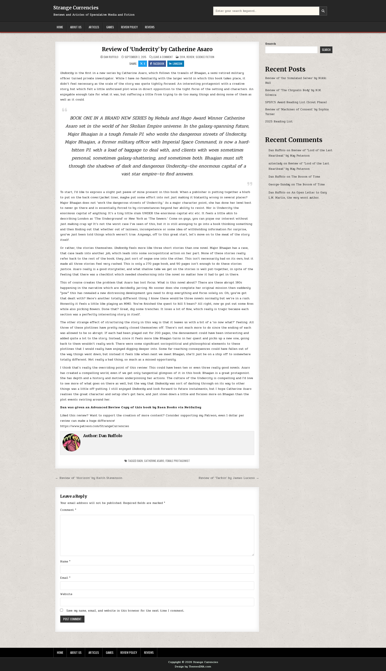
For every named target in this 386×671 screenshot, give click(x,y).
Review (190, 57)
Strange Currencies (76, 7)
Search (270, 44)
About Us (76, 27)
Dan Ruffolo (111, 57)
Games (110, 27)
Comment (68, 510)
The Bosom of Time (305, 176)
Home (60, 27)
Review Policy (129, 27)
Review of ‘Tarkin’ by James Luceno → (229, 477)
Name (65, 561)
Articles (94, 27)
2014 (182, 57)
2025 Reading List (279, 121)
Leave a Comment (163, 57)
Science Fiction (205, 57)
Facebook (158, 63)
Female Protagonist (178, 461)
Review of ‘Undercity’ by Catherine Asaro (157, 49)
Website (66, 594)
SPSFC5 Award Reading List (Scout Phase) (296, 102)
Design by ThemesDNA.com (193, 666)
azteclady (275, 163)
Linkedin (177, 63)
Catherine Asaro (154, 461)
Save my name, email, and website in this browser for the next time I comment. (125, 610)
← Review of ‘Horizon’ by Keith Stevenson (88, 477)
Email (65, 578)
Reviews (150, 27)
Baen (140, 461)
